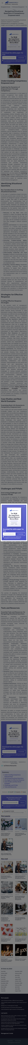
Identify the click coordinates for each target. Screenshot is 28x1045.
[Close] (24, 506)
